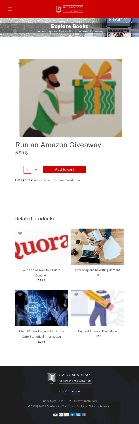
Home (40, 31)
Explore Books (56, 31)
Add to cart (64, 169)
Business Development (68, 180)
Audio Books (42, 180)
